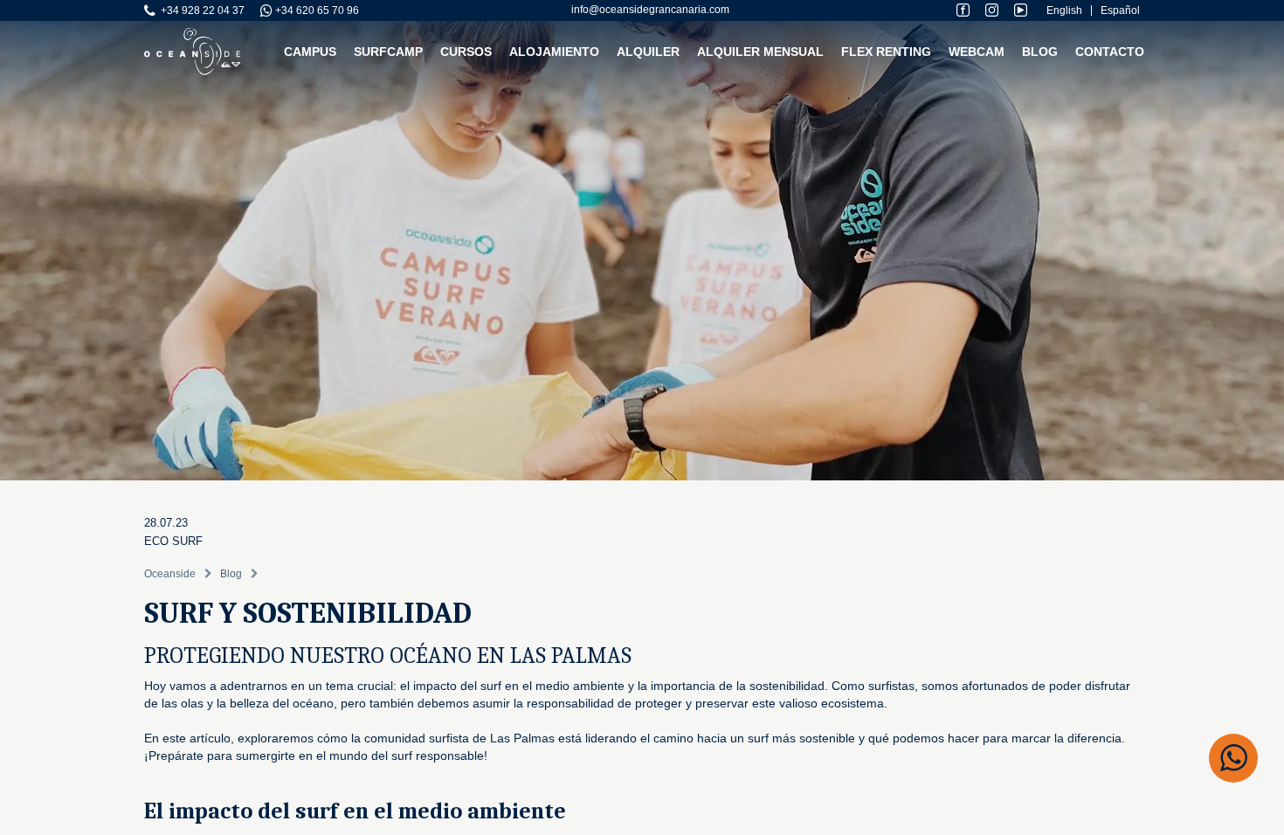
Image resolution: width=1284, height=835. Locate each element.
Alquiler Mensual (760, 52)
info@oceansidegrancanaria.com (650, 9)
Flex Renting (886, 52)
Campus (310, 52)
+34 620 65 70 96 (316, 10)
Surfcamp (388, 52)
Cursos (466, 52)
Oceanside (170, 574)
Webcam (976, 52)
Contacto (1109, 52)
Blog (1040, 52)
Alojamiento (554, 52)
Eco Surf (173, 541)
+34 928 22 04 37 (200, 10)
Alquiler (648, 52)
